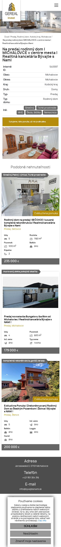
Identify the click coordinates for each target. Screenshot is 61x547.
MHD (20, 112)
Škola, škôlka (34, 112)
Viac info (42, 521)
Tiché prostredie (47, 108)
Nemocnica (50, 112)
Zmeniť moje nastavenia (30, 541)
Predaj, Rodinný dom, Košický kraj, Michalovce (31, 37)
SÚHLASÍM (30, 526)
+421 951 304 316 (30, 478)
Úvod (6, 37)
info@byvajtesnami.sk (31, 489)
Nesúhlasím (30, 533)
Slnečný (29, 108)
